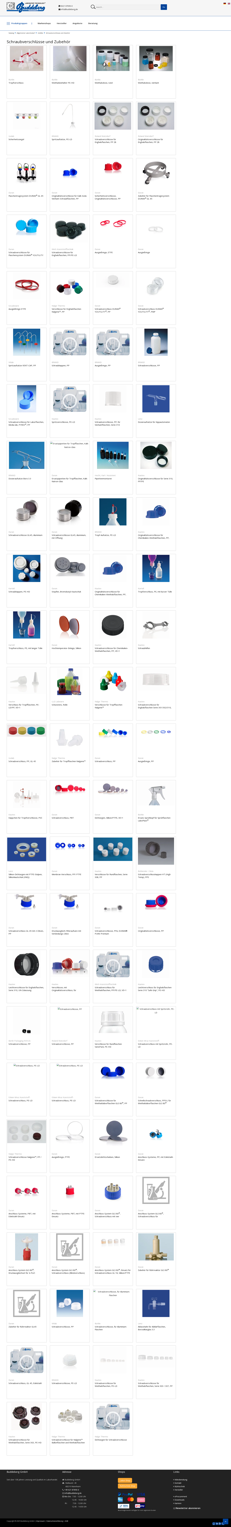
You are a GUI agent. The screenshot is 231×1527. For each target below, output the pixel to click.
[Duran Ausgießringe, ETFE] (114, 216)
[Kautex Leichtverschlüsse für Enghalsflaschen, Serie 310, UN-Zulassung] (28, 951)
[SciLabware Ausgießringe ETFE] (28, 273)
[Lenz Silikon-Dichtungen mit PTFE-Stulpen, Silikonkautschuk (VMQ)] (28, 838)
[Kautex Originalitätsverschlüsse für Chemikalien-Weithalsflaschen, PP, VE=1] (157, 499)
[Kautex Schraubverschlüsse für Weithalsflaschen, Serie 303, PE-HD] (28, 1403)
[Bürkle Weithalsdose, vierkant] (157, 46)
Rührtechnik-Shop (127, 1486)
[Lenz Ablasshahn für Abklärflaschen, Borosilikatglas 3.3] (157, 1290)
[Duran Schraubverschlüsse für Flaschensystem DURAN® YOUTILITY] (28, 216)
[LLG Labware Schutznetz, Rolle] (71, 668)
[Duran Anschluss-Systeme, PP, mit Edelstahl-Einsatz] (157, 1121)
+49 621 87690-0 (71, 1490)
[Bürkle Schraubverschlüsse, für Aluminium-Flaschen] (114, 1290)
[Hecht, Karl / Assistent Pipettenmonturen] (114, 442)
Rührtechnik (180, 1486)
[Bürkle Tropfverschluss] (28, 46)
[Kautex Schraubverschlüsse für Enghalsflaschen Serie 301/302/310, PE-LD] (157, 668)
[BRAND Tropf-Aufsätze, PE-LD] (114, 499)
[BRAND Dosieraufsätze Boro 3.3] (28, 442)
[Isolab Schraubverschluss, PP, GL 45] (28, 725)
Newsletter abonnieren (188, 1508)
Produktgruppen (19, 23)
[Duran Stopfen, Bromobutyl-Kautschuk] (71, 555)
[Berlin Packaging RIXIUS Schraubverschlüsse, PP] (28, 1008)
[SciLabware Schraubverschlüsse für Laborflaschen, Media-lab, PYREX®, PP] (28, 386)
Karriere (178, 1503)
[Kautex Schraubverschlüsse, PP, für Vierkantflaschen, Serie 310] (114, 386)
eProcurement (181, 1496)
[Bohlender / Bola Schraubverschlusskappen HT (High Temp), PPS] (157, 838)
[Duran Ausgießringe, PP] (157, 725)
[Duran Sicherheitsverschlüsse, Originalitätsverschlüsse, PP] (114, 160)
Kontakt (178, 1483)
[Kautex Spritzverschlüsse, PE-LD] (71, 386)
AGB (66, 1521)
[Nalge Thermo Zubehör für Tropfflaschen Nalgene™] (71, 725)
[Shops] (216, 1523)
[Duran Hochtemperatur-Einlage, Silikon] (71, 612)
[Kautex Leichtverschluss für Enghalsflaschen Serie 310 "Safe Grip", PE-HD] (157, 951)
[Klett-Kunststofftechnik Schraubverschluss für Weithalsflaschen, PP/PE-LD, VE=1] (114, 951)
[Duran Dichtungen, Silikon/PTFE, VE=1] (114, 781)
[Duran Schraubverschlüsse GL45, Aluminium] (28, 499)
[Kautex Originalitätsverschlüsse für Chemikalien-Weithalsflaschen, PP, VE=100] (114, 555)
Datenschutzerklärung (55, 1521)
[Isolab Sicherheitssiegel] (28, 103)
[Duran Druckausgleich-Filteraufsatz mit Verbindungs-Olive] (71, 895)
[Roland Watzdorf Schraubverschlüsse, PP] (71, 1008)
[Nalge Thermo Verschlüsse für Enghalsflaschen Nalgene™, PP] (71, 273)
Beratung (93, 23)
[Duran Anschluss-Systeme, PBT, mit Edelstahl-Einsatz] (28, 1177)
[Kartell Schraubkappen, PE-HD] (28, 555)
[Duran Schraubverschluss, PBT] (71, 781)
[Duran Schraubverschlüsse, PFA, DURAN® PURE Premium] (114, 895)
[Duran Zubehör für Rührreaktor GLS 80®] (157, 1234)
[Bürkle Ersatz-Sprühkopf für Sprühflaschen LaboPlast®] (157, 781)
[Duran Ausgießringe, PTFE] (71, 1121)
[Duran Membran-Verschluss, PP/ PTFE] (71, 838)
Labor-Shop (125, 1480)
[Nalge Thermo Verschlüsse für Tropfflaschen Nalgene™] (114, 668)
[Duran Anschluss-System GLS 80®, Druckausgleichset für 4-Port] (28, 1234)
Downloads (179, 1500)
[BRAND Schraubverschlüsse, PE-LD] (71, 1347)
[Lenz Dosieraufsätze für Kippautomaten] (157, 386)
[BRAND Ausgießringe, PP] (114, 329)
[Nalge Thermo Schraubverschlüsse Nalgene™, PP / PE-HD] (28, 1121)
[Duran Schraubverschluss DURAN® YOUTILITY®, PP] (114, 273)
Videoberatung (181, 1479)
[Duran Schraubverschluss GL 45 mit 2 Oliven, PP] (28, 895)
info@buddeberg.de (69, 9)
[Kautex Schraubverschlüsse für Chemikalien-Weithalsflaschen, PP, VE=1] (114, 612)
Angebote (77, 23)
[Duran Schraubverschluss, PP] (114, 725)
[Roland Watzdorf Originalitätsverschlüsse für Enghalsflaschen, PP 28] (157, 103)
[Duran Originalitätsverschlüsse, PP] (157, 895)
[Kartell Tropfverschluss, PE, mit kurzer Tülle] (157, 555)
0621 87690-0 (66, 6)
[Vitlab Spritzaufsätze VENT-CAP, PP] (28, 329)
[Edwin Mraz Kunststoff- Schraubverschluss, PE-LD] (28, 1064)
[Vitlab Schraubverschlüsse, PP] (71, 1290)
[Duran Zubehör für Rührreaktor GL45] (28, 1290)
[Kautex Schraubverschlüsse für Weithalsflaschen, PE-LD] (114, 1347)
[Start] (213, 1523)
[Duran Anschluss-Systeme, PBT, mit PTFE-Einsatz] (71, 1177)
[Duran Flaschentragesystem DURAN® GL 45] (28, 160)
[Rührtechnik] (220, 1523)
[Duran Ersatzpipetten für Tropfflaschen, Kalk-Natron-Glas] (71, 442)
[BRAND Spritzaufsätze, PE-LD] (71, 103)
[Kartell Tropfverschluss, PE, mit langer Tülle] (28, 612)
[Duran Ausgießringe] (157, 216)
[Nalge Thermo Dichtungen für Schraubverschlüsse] (114, 1403)
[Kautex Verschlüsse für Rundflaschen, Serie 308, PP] (114, 838)
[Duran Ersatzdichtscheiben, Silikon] (114, 1121)
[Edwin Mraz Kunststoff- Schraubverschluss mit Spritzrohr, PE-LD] (157, 1008)
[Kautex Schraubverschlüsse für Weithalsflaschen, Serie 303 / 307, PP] (157, 1347)
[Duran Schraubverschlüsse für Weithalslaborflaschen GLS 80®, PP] (114, 1064)
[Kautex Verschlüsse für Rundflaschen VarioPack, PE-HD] (114, 1008)
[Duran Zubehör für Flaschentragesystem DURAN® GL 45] (157, 160)
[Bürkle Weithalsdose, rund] (114, 46)
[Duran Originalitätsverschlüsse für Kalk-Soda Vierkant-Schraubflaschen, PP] (71, 160)
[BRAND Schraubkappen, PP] (71, 329)
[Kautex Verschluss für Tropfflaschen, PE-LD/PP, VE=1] (28, 668)
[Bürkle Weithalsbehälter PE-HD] (71, 46)
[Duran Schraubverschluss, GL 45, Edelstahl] (28, 1347)
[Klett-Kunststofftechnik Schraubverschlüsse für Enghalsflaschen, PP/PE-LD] (71, 216)
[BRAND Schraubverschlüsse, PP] (157, 329)
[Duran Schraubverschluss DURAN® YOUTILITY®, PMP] (157, 273)
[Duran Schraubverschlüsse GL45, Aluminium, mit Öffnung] (71, 499)
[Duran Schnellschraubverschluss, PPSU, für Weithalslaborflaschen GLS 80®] (157, 1064)
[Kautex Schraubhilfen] (157, 612)
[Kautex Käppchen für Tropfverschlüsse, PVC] (28, 781)
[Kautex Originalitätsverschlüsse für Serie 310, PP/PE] (157, 442)
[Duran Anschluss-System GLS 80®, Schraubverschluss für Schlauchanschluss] (157, 1177)
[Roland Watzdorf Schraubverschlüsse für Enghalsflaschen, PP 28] (114, 103)
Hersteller (62, 23)
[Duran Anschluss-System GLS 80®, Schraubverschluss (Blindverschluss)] (71, 1234)
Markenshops (44, 23)
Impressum (40, 1521)
